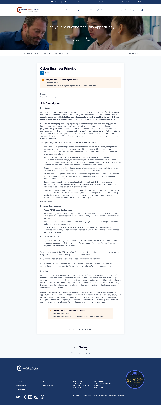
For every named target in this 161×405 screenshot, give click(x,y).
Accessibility (20, 389)
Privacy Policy (48, 385)
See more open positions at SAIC (80, 329)
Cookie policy (86, 353)
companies (43, 53)
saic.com (63, 302)
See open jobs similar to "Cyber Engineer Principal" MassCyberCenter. (71, 86)
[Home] (28, 10)
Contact (19, 382)
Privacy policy (75, 353)
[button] (141, 9)
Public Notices (21, 385)
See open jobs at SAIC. (54, 83)
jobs (27, 53)
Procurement (48, 382)
